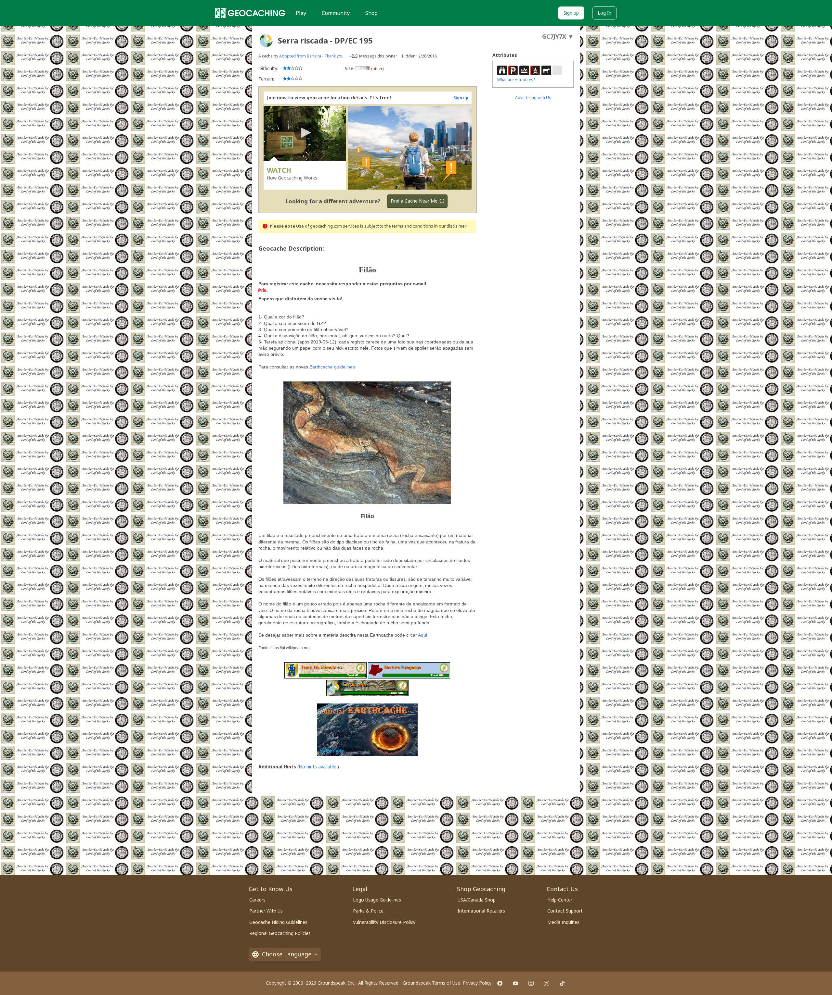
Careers (257, 900)
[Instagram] (531, 983)
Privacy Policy (477, 983)
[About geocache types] (266, 40)
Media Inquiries (563, 922)
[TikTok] (562, 983)
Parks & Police (368, 911)
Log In (604, 13)
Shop (371, 13)
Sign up (571, 13)
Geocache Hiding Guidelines (278, 922)
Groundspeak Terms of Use (431, 983)
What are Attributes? (516, 79)
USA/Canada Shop (477, 900)
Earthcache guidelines (332, 366)
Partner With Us (266, 911)
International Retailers (481, 911)
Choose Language (286, 954)
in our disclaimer (450, 226)
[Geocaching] (250, 12)
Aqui (422, 635)
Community (336, 13)
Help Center (559, 900)
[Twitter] (547, 983)
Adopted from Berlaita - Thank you (311, 56)
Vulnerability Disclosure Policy (384, 922)
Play (301, 13)
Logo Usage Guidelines (377, 900)
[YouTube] (515, 983)
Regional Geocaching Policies (280, 933)
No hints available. (318, 767)
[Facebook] (500, 983)
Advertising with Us (533, 97)
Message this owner (378, 56)
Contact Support (565, 911)
